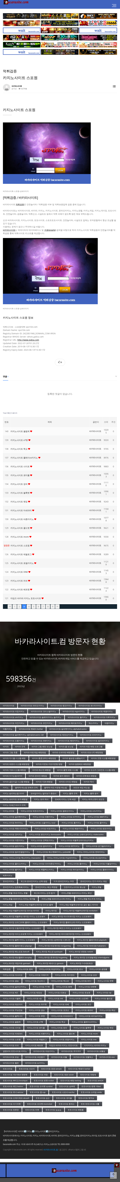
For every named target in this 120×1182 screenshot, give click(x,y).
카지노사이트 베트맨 (20, 589)
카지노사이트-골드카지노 (13, 846)
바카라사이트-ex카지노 (35, 1063)
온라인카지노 (8, 881)
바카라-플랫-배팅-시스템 (67, 770)
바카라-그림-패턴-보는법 (42, 746)
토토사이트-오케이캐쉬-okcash (16, 1098)
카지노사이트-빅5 (10, 992)
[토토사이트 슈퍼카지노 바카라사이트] (98, 23)
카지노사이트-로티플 (36, 1027)
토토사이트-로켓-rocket (44, 1080)
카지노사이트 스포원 (20, 545)
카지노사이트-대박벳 (87, 986)
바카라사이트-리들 (59, 1057)
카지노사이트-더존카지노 (13, 840)
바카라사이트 (9, 230)
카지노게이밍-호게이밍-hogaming (52, 957)
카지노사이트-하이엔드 (65, 975)
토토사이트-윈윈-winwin (51, 1068)
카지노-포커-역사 (41, 799)
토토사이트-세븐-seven (64, 1074)
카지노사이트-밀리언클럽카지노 (16, 852)
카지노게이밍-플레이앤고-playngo (17, 945)
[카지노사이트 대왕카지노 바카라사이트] (22, 16)
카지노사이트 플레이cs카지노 (24, 457)
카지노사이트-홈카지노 (71, 822)
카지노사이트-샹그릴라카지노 (98, 846)
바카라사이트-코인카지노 (41, 723)
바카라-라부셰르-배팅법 (86, 776)
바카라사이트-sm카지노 (13, 717)
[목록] (114, 86)
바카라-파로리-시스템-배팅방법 (16, 764)
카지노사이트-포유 (89, 975)
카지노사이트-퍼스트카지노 (95, 858)
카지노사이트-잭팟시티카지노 (15, 828)
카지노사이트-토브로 (81, 992)
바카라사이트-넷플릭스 (83, 1057)
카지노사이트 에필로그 (21, 554)
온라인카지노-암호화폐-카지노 (16, 887)
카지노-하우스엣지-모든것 (93, 799)
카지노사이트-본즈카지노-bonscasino (45, 834)
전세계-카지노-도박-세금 (65, 799)
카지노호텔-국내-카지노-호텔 (15, 893)
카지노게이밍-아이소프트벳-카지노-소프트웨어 (23, 934)
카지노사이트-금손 (37, 1010)
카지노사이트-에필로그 (37, 1039)
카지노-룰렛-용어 (91, 793)
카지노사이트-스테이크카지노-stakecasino (85, 834)
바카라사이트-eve (107, 1057)
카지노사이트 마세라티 (21, 510)
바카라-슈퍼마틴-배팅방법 (63, 752)
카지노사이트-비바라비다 (62, 1016)
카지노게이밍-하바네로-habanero (91, 945)
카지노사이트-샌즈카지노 (101, 828)
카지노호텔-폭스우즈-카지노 (90, 899)
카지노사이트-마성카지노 (50, 969)
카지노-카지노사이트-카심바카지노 (62, 858)
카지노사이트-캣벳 (105, 981)
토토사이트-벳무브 (86, 1098)
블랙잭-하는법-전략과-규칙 (26, 787)
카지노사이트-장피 (59, 1027)
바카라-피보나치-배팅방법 (92, 752)
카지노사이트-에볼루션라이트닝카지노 (77, 840)
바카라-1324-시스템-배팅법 (14, 770)
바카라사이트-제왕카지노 (102, 711)
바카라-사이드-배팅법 (68, 781)
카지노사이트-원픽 (25, 969)
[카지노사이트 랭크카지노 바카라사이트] (98, 52)
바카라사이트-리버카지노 (91, 735)
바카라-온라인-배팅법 (38, 776)
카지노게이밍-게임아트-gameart (16, 963)
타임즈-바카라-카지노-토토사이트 (63, 1045)
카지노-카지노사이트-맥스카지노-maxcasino (22, 858)
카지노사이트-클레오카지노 (62, 811)
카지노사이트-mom (89, 1033)
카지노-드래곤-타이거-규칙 (14, 805)
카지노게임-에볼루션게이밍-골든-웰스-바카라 (78, 904)
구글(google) (50, 230)
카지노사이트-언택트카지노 (42, 840)
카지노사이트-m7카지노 (71, 817)
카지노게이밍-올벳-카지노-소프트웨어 (19, 940)
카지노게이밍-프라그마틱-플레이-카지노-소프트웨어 (25, 922)
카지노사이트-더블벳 (12, 998)
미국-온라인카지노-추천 (64, 881)
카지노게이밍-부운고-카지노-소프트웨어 (64, 928)
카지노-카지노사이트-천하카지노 (91, 852)
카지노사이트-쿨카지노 (97, 822)
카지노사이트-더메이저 (39, 975)
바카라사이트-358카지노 (41, 740)
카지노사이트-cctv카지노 (91, 811)
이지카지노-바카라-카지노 (95, 1045)
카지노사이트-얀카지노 (13, 834)
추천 (113, 422)
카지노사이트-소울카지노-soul (42, 822)
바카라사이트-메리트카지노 (70, 723)
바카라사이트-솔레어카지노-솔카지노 (45, 717)
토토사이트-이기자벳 (12, 1104)
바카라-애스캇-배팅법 (41, 770)
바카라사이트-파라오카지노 (32, 705)
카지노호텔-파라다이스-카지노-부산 (76, 893)
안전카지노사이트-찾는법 (74, 887)
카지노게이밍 (51, 910)
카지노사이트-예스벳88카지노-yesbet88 (54, 852)
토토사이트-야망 (41, 1074)
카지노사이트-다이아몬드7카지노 (47, 863)
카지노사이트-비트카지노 (45, 828)
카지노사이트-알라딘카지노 (14, 986)
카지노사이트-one (88, 1039)
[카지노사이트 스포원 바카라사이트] (60, 271)
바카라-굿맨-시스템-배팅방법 (103, 758)
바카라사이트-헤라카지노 (69, 740)
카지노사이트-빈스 (75, 969)
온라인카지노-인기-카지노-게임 (93, 881)
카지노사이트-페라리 (84, 1010)
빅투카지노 (7, 875)
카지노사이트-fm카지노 (13, 822)
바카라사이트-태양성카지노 (62, 735)
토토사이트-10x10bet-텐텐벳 (15, 1074)
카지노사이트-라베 (61, 1004)
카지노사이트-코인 (83, 1004)
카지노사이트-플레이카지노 (102, 869)
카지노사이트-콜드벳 (66, 1033)
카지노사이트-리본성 (57, 992)
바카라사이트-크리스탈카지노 (43, 711)
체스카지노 (93, 723)
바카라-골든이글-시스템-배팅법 (16, 781)
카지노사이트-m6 (55, 998)
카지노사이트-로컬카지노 (64, 1039)
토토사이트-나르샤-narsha (63, 1092)
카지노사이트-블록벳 (82, 1027)
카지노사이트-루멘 (37, 1016)
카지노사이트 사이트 (20, 466)
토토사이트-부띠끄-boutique (15, 1080)
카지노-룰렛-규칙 (70, 793)
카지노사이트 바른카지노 (22, 519)
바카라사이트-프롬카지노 (13, 740)
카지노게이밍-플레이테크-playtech (92, 940)
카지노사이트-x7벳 (35, 1022)
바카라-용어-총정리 (61, 776)
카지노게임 (7, 904)
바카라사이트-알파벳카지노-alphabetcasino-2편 (23, 735)
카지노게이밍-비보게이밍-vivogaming (54, 945)
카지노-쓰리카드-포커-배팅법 (15, 799)
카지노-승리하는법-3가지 (13, 793)
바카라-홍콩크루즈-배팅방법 (44, 758)
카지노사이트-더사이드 (13, 975)
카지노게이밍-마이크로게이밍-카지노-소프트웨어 (70, 934)
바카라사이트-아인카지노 (13, 723)
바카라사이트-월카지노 (77, 717)
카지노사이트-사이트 (12, 1027)
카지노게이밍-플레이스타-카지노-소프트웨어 (72, 922)
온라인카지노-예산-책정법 (46, 887)
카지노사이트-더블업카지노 (105, 863)
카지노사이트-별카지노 (13, 869)
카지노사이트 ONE (19, 571)
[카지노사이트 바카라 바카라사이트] (16, 6)
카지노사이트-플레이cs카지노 (84, 1022)
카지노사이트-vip (104, 992)
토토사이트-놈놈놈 (53, 1109)
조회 (106, 422)
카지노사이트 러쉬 (19, 580)
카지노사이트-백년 (107, 1010)
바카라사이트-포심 (11, 1057)
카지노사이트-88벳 (64, 986)
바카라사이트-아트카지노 (44, 1051)
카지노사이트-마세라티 (13, 1033)
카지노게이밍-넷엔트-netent (81, 951)
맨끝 (57, 606)
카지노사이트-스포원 (12, 1039)
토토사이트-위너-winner (13, 1092)
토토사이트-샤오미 (27, 1068)
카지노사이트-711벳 (41, 986)
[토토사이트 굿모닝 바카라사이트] (98, 45)
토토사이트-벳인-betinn (13, 1086)
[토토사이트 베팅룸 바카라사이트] (22, 23)
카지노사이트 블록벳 (20, 492)
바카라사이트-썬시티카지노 (90, 705)
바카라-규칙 (20, 746)
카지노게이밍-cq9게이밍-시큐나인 (56, 940)
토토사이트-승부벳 (67, 1086)
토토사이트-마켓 (32, 1109)
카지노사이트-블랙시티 (13, 1016)
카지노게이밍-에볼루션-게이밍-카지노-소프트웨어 (24, 916)
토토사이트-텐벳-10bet (91, 1086)
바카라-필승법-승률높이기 (73, 758)
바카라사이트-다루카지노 (104, 717)
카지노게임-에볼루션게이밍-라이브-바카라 (21, 910)
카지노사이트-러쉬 (11, 1045)
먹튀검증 (20, 204)
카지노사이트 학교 (19, 448)
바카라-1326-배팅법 (44, 781)
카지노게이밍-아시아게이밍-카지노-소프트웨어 (71, 916)
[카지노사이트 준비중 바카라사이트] (22, 30)
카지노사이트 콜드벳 (20, 528)
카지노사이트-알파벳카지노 (14, 817)
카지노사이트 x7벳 (19, 440)
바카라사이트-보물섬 (96, 1051)
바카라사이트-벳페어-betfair (31, 729)
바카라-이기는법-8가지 (12, 776)
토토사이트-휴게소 (66, 1104)
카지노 (6, 787)
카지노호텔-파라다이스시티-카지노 (56, 899)
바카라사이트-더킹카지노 (13, 711)
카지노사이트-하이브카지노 (72, 869)
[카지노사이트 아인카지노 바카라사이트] (98, 37)
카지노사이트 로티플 (20, 475)
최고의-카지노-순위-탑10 (44, 893)
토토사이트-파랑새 (88, 1074)
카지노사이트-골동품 (98, 969)
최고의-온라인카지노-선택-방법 (34, 881)
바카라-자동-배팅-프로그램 (91, 746)
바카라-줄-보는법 (66, 746)
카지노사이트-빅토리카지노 (32, 811)
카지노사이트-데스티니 (35, 981)
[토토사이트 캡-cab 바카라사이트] (60, 23)
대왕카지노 (109, 723)
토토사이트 (7, 1068)
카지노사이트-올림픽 (12, 1022)
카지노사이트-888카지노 (98, 817)
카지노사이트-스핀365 (78, 998)
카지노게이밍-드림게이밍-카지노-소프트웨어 (22, 928)
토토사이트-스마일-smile (91, 1092)
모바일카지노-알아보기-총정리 (43, 793)
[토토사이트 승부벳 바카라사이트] (60, 30)
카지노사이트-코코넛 (60, 1010)
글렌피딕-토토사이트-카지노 (15, 1051)
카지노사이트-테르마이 (13, 1004)
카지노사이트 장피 (19, 484)
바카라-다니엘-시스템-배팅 (14, 758)
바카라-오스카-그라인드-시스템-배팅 (99, 770)
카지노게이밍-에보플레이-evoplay (17, 957)
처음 (10, 606)
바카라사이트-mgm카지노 (74, 711)
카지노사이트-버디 (83, 981)
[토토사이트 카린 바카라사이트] (22, 45)
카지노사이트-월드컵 (103, 998)
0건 (15, 88)
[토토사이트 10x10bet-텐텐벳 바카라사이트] (60, 52)
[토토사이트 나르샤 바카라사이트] (22, 37)
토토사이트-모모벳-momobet (39, 1104)
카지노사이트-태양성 (33, 992)
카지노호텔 (96, 887)
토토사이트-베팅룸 (76, 1109)
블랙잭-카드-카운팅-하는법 (55, 787)
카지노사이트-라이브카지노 (91, 1016)
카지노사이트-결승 (11, 981)
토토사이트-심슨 (43, 1098)
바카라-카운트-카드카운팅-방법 (49, 764)
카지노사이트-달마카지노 (41, 846)
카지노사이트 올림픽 (20, 431)
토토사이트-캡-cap (38, 1092)
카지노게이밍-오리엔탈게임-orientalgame (91, 957)
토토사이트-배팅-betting (70, 1080)
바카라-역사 (89, 781)
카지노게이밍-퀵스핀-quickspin (49, 951)
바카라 (6, 746)
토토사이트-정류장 (11, 1109)
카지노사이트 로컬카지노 (22, 563)
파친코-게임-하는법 (81, 787)
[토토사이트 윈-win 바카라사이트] (60, 37)
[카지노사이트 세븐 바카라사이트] (60, 45)
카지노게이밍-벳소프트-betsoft (16, 951)
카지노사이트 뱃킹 (19, 501)
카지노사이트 (8, 811)
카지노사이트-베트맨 (34, 1045)
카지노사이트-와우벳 (38, 1004)
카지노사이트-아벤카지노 (43, 817)
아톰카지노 (7, 729)
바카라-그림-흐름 (10, 752)
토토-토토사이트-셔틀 (90, 1104)
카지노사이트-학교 (57, 1022)
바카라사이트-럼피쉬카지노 (97, 740)
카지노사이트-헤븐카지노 (73, 828)
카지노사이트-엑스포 (60, 981)
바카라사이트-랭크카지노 (61, 705)
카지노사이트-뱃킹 (105, 1027)
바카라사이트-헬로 (11, 1063)
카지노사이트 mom (20, 536)
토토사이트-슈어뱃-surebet (41, 1086)
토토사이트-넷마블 (64, 1098)
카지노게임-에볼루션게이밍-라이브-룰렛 (36, 904)
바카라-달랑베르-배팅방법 (80, 764)
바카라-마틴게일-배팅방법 (35, 752)
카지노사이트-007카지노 (69, 846)
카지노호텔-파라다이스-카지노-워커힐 (19, 899)
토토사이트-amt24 (95, 1080)
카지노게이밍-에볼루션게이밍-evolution (80, 910)
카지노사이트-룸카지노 (77, 863)
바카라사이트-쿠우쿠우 (71, 1051)
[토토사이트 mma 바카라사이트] (60, 16)
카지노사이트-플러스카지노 (14, 863)
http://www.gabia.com (28, 339)
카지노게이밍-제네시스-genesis (50, 963)
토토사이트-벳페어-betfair (79, 1068)
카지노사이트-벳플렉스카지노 (41, 869)
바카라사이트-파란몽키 (35, 1057)
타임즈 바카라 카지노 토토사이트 (26, 598)
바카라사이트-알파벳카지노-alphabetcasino (68, 729)
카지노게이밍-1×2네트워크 (81, 963)
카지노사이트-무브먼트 (13, 1010)
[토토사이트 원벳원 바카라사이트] (98, 16)
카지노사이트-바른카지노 (39, 1033)
